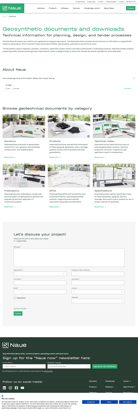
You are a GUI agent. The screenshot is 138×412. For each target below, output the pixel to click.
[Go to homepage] (12, 8)
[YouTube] (22, 388)
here (69, 408)
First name (18, 279)
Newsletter (21, 298)
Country (74, 288)
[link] (12, 16)
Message (17, 247)
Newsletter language (54, 362)
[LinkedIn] (4, 388)
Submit (18, 313)
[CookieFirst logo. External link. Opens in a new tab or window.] (3, 396)
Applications (18, 270)
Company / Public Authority (80, 270)
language (75, 297)
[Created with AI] (43, 136)
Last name (76, 279)
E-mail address (8, 362)
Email (16, 288)
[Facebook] (16, 388)
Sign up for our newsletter (105, 366)
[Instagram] (10, 388)
